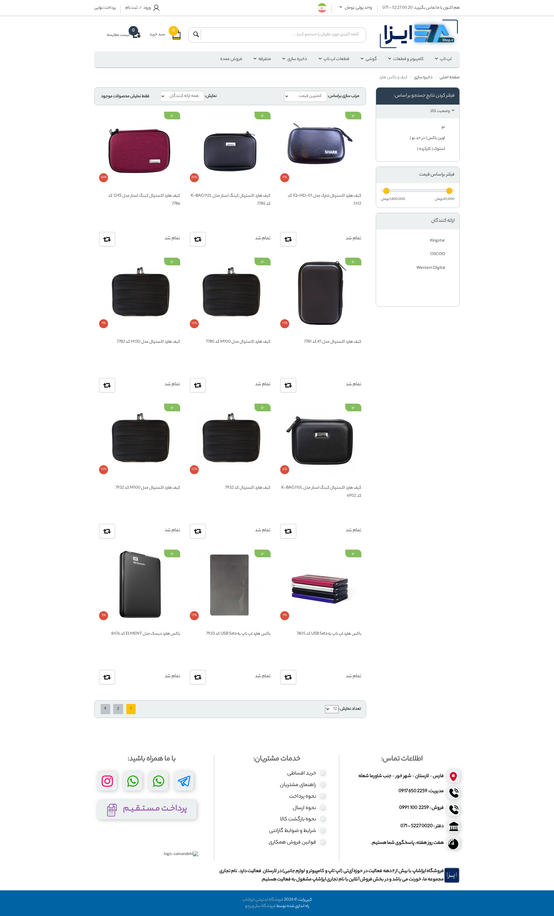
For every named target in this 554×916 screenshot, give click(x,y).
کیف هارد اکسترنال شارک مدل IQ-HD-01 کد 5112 (324, 199)
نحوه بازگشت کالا (298, 819)
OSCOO (438, 254)
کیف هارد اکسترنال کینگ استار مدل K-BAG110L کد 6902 (321, 491)
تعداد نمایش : (350, 709)
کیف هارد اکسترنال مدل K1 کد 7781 (332, 341)
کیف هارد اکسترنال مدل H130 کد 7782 (148, 341)
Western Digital (431, 268)
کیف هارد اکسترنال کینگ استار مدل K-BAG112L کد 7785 (231, 199)
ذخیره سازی (297, 59)
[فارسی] (322, 7)
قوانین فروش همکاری (292, 842)
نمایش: (211, 96)
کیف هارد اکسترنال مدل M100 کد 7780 (238, 341)
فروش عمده (231, 59)
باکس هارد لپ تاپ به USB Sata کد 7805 (329, 633)
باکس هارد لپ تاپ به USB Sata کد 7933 (238, 633)
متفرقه (264, 59)
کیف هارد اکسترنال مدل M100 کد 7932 (147, 487)
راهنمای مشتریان (298, 785)
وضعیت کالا (440, 111)
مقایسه (288, 239)
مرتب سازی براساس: (343, 96)
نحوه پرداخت (302, 796)
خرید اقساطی (301, 773)
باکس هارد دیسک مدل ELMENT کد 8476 (145, 633)
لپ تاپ (446, 59)
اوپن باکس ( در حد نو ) (428, 138)
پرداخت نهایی (105, 8)
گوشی (371, 59)
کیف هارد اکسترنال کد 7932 (248, 487)
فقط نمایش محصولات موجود (125, 96)
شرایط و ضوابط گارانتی (292, 831)
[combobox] (281, 34)
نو (443, 127)
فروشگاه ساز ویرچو (260, 906)
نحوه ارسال (304, 808)
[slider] (449, 191)
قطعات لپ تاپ (336, 59)
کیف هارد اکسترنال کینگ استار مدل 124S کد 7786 (144, 199)
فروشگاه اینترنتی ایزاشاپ (262, 899)
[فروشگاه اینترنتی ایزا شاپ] (418, 34)
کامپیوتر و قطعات (408, 59)
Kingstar (438, 240)
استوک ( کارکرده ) (431, 149)
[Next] (105, 709)
